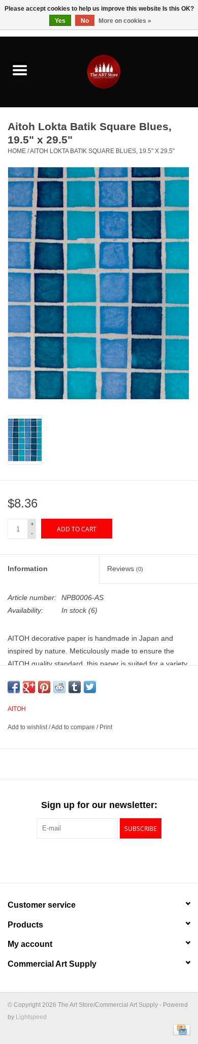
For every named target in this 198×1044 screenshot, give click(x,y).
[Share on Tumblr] (75, 687)
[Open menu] (20, 69)
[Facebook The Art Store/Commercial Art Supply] (81, 859)
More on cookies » (124, 20)
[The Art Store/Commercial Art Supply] (118, 71)
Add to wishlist (28, 727)
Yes (60, 20)
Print (106, 727)
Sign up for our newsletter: (99, 805)
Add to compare (73, 727)
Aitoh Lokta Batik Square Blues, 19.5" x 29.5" (102, 151)
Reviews (125, 568)
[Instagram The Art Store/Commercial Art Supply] (99, 859)
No (85, 20)
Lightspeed (31, 1017)
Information (28, 568)
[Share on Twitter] (90, 687)
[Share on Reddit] (59, 687)
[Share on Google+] (29, 687)
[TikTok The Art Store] (117, 859)
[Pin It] (44, 687)
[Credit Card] (180, 1029)
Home (17, 151)
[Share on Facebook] (14, 687)
